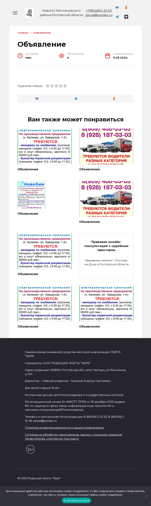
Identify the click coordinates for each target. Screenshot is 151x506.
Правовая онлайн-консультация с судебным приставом (106, 246)
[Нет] (146, 496)
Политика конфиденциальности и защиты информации (64, 427)
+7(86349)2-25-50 (99, 10)
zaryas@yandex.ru (99, 15)
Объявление (27, 169)
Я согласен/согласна (76, 500)
